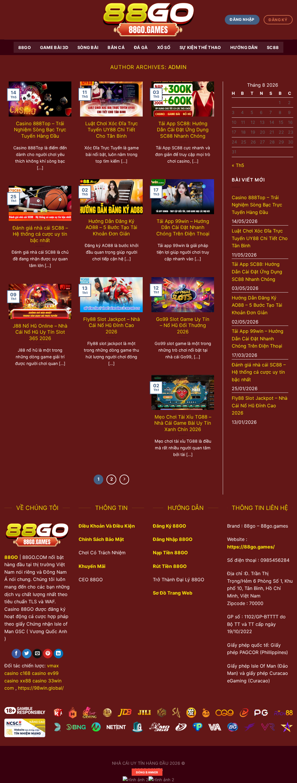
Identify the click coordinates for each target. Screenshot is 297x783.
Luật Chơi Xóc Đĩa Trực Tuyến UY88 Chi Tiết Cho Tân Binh (111, 130)
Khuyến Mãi (92, 566)
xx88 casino (33, 681)
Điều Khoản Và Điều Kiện (107, 526)
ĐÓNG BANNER (147, 772)
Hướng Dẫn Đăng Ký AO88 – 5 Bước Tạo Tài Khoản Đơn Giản (111, 227)
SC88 (273, 47)
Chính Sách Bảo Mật (101, 539)
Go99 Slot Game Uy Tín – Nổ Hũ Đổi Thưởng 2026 (182, 325)
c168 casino (33, 673)
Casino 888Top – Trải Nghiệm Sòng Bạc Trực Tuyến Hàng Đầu (40, 130)
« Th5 (238, 165)
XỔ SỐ (163, 47)
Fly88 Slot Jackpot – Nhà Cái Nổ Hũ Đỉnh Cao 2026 (111, 325)
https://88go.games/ (251, 547)
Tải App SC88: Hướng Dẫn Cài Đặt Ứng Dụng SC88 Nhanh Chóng (183, 130)
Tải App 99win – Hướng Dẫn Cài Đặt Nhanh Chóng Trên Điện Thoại (182, 227)
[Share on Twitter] (27, 654)
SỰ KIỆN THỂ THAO (200, 47)
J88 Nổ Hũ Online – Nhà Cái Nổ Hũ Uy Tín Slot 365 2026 (40, 332)
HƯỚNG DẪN (244, 47)
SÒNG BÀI (87, 47)
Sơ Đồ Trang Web (172, 593)
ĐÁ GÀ (141, 47)
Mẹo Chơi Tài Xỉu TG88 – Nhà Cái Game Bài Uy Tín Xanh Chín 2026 (182, 423)
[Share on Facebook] (16, 654)
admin (177, 67)
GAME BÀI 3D (54, 47)
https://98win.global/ (41, 688)
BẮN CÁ (116, 47)
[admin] (148, 19)
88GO (24, 47)
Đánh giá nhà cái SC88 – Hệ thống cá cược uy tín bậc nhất (40, 234)
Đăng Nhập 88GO (173, 539)
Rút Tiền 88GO (170, 566)
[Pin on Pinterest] (47, 654)
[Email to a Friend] (37, 654)
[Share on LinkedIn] (58, 654)
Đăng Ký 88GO (169, 526)
